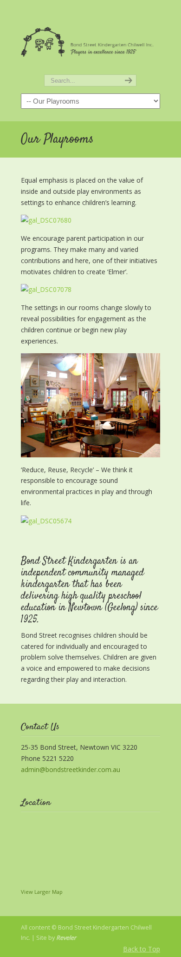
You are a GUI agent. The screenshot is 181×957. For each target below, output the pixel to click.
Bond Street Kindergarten (90, 38)
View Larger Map (42, 891)
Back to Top (141, 948)
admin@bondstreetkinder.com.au (70, 769)
